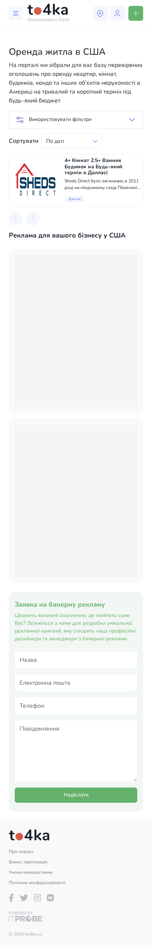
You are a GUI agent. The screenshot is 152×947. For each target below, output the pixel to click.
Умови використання (31, 872)
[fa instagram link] (37, 898)
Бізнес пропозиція (28, 862)
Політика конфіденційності (37, 882)
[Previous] (16, 219)
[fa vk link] (50, 898)
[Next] (33, 219)
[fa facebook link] (11, 898)
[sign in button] (118, 13)
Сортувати (23, 141)
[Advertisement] (76, 331)
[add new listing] (135, 13)
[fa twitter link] (24, 898)
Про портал (21, 851)
